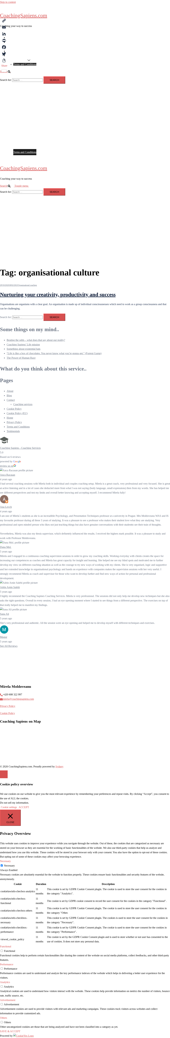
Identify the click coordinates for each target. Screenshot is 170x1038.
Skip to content (8, 2)
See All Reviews (8, 646)
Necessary (9, 865)
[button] (7, 185)
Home (10, 33)
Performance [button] (6, 964)
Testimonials (13, 51)
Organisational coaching (27, 285)
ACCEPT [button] (24, 807)
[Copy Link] (4, 20)
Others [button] (3, 1017)
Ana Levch (6, 506)
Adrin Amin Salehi (10, 587)
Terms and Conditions (24, 64)
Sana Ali (4, 614)
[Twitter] (4, 53)
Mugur (3, 637)
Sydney (59, 766)
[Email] (4, 27)
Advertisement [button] (7, 1000)
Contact (11, 46)
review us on (6, 465)
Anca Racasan (7, 474)
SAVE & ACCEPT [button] (10, 1031)
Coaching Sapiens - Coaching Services (20, 448)
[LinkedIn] (4, 34)
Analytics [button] (5, 982)
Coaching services (16, 42)
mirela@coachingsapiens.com (18, 699)
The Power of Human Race (21, 357)
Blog (9, 55)
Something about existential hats (23, 348)
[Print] (4, 40)
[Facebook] (4, 47)
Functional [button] (5, 946)
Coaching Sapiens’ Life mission (23, 344)
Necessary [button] (5, 861)
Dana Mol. (5, 547)
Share (4, 65)
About (10, 37)
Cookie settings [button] (9, 807)
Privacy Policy (14, 422)
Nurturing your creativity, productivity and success (58, 294)
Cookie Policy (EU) (17, 59)
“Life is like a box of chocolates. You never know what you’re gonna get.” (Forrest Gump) (54, 353)
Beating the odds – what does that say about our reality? (36, 340)
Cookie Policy (14, 408)
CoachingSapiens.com (23, 15)
